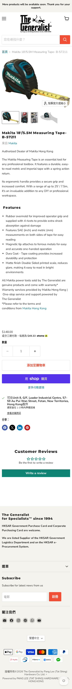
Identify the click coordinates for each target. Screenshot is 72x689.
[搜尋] (65, 39)
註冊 (55, 597)
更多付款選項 (36, 387)
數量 (4, 342)
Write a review (36, 473)
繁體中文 (34, 638)
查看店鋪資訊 (14, 413)
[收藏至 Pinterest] (27, 427)
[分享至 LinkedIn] (20, 427)
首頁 (5, 52)
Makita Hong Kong (34, 308)
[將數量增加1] (35, 351)
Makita (12, 143)
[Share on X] (12, 427)
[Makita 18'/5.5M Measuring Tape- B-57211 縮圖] (10, 117)
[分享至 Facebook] (5, 427)
